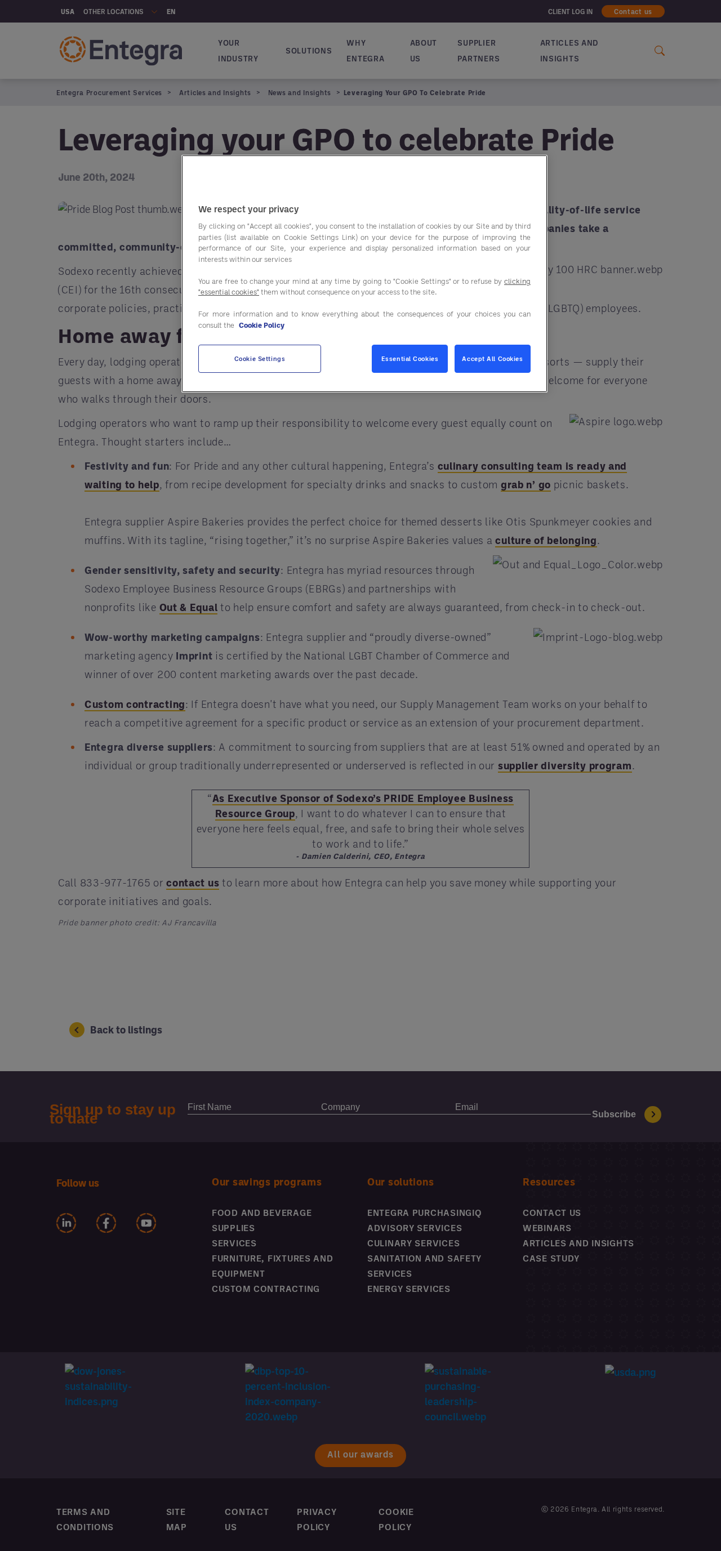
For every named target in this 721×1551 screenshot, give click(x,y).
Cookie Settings (260, 359)
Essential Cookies (410, 359)
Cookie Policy (261, 324)
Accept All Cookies (492, 359)
